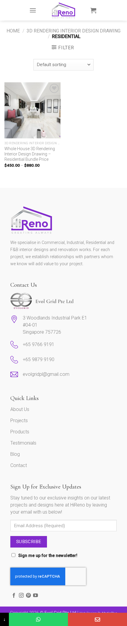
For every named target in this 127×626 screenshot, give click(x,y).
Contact (18, 465)
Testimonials (23, 443)
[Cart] (93, 10)
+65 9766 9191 (38, 344)
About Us (19, 409)
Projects (19, 420)
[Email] (97, 619)
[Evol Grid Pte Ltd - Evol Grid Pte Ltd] (63, 10)
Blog (15, 454)
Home (13, 31)
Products (19, 432)
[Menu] (32, 10)
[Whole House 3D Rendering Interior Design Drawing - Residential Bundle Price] (32, 110)
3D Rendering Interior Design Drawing (74, 31)
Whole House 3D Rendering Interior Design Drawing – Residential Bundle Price (29, 154)
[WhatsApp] (38, 619)
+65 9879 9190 (38, 359)
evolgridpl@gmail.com (47, 374)
